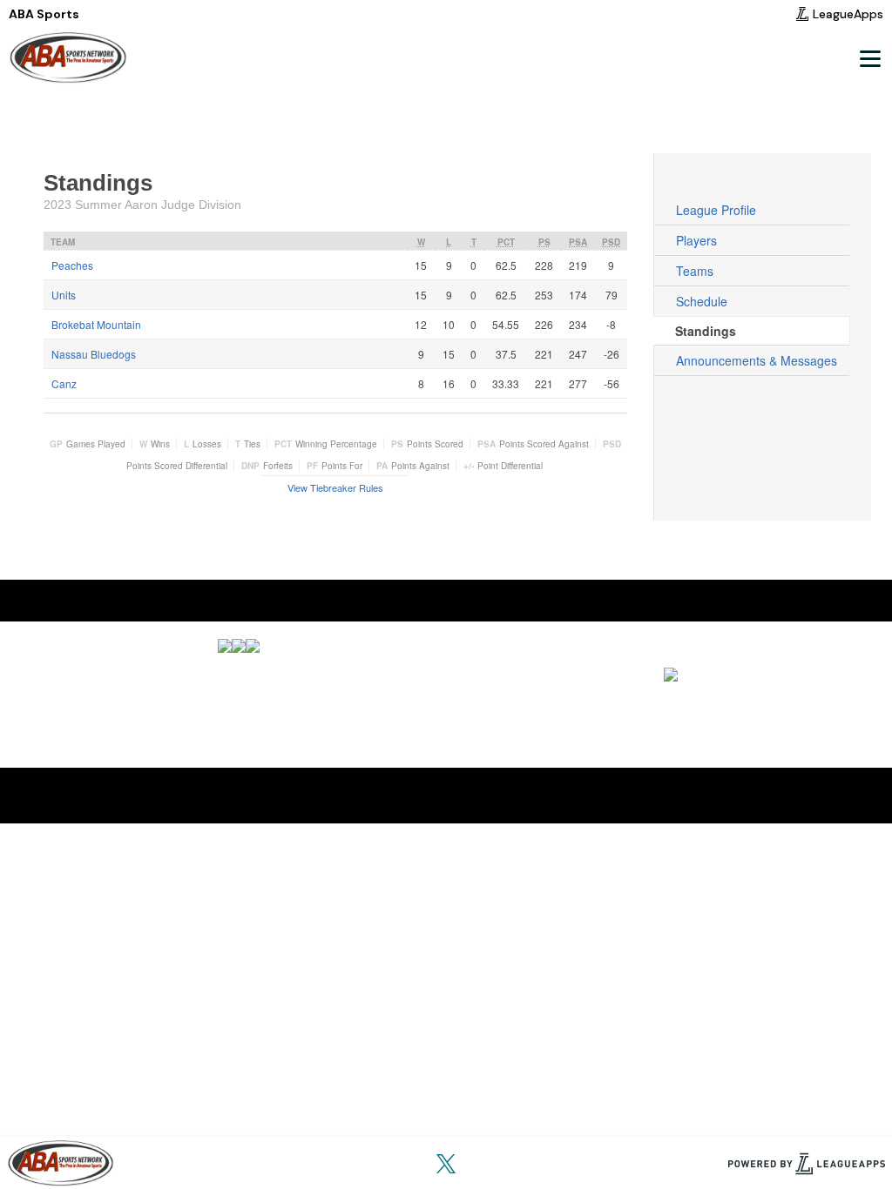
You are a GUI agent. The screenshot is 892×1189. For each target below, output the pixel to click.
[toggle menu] (869, 58)
